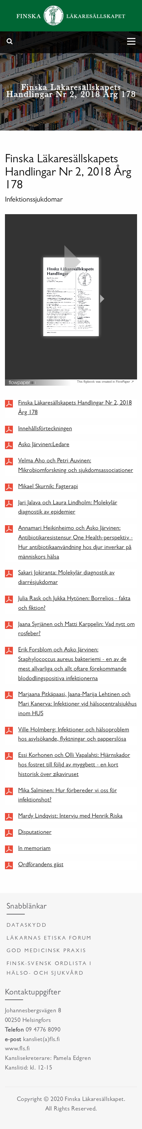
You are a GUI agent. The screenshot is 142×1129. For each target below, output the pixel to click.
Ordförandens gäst (40, 865)
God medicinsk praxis (46, 951)
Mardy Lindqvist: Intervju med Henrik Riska (70, 817)
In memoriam (34, 849)
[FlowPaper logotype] (22, 381)
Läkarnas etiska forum (49, 938)
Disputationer (35, 833)
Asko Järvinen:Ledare (43, 445)
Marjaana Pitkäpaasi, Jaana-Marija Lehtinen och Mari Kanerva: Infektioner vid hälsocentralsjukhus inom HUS (77, 704)
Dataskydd (27, 925)
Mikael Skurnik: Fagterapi (48, 487)
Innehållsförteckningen (45, 429)
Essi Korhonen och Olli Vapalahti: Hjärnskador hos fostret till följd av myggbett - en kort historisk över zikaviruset (74, 765)
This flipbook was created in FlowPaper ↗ (105, 382)
